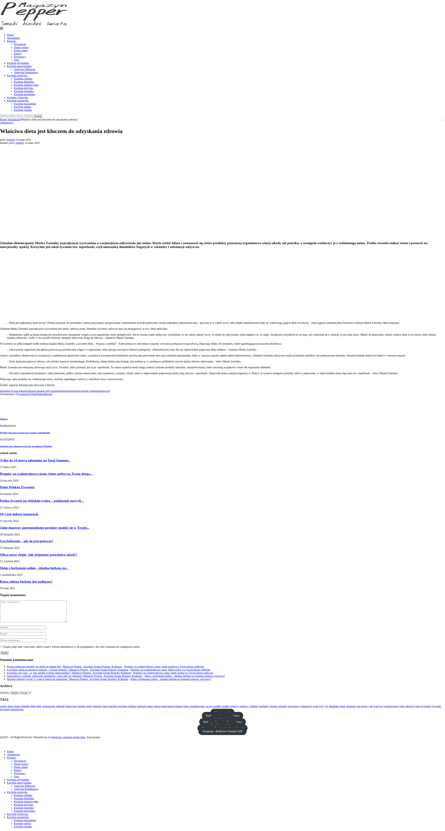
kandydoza (27, 391)
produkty (264, 706)
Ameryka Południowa (26, 72)
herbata (82, 706)
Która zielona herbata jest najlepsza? (26, 581)
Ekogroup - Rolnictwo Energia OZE (223, 731)
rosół (315, 706)
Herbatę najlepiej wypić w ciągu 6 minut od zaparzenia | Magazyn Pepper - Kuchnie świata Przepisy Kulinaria (67, 679)
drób (38, 706)
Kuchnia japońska (24, 91)
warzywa (378, 706)
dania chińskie (22, 706)
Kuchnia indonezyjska (26, 84)
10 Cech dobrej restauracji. (19, 514)
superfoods (69, 391)
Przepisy (11, 41)
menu (150, 706)
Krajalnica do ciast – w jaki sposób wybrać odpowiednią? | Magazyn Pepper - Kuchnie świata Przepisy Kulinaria (69, 672)
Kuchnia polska (22, 106)
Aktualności (13, 38)
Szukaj (37, 116)
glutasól (60, 706)
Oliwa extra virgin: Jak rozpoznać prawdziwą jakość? (38, 554)
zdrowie (105, 391)
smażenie (351, 706)
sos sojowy (363, 706)
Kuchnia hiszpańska (25, 103)
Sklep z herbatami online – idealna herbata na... (34, 568)
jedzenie (97, 706)
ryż (326, 706)
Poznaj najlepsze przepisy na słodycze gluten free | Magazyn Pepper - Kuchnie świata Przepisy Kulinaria (64, 666)
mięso (157, 706)
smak (342, 706)
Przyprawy (20, 56)
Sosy (16, 59)
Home (10, 34)
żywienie (426, 706)
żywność (436, 706)
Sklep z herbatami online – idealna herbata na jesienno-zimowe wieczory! (184, 676)
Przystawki (20, 44)
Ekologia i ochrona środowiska (68, 737)
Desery (18, 53)
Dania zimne (21, 50)
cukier (3, 706)
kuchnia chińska (127, 706)
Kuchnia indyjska (23, 88)
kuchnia (113, 706)
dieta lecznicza (13, 391)
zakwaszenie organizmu (88, 391)
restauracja (306, 706)
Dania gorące (21, 47)
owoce (209, 706)
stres (60, 391)
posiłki (225, 706)
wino (402, 706)
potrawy (234, 706)
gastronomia (48, 706)
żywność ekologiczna (12, 709)
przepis (273, 706)
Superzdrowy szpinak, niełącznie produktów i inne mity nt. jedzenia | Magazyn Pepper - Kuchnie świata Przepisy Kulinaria (74, 676)
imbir (89, 706)
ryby (321, 706)
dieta (2, 391)
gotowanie (71, 706)
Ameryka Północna (24, 69)
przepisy (282, 706)
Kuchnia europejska (18, 100)
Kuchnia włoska (23, 110)
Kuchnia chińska (23, 78)
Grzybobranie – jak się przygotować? (26, 541)
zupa (417, 706)
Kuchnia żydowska (17, 97)
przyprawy (294, 706)
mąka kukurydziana (172, 706)
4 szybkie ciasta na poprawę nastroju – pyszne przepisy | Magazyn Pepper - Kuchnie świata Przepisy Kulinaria (67, 669)
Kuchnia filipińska (24, 81)
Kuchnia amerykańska (19, 66)
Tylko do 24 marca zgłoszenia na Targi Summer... (35, 460)
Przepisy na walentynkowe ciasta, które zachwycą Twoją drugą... (46, 474)
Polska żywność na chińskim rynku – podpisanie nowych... (42, 501)
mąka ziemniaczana (194, 706)
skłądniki (334, 706)
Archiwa (5, 692)
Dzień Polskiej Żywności (17, 487)
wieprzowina (391, 706)
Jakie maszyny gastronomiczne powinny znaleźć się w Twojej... (44, 527)
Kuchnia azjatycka (17, 75)
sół (371, 706)
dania (10, 706)
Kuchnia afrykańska (18, 63)
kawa (105, 706)
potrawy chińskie (249, 706)
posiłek (217, 706)
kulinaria (141, 706)
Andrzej (10, 139)
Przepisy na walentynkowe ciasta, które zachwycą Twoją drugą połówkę (164, 666)
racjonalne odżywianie (45, 391)
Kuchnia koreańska (24, 94)
